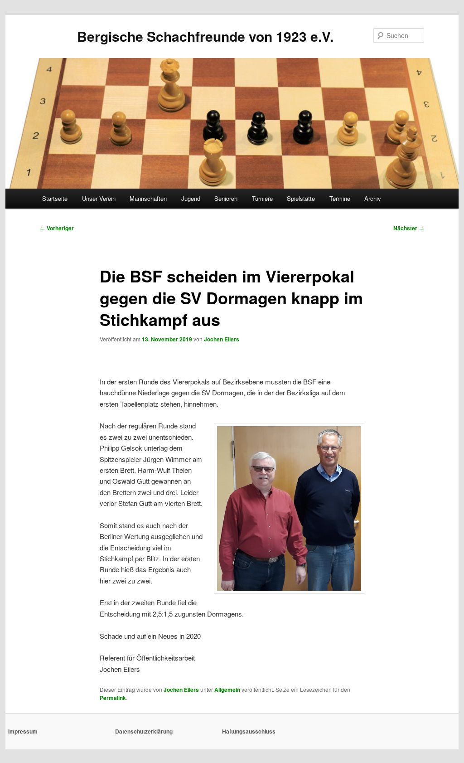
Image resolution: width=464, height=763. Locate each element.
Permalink (113, 698)
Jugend (190, 198)
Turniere (262, 198)
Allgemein (227, 689)
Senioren (225, 198)
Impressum (23, 731)
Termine (339, 198)
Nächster (408, 228)
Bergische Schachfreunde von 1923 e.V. (205, 36)
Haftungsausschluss (249, 731)
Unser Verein (99, 198)
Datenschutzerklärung (144, 731)
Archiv (372, 198)
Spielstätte (301, 198)
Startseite (55, 198)
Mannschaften (148, 198)
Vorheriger (57, 228)
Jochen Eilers (221, 339)
